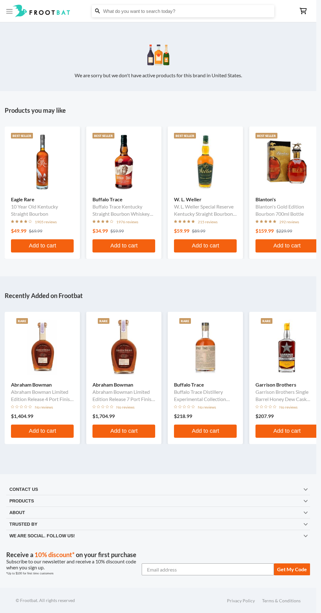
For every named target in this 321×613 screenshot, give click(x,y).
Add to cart (42, 245)
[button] (158, 11)
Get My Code (292, 569)
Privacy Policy (241, 600)
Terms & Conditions (281, 600)
